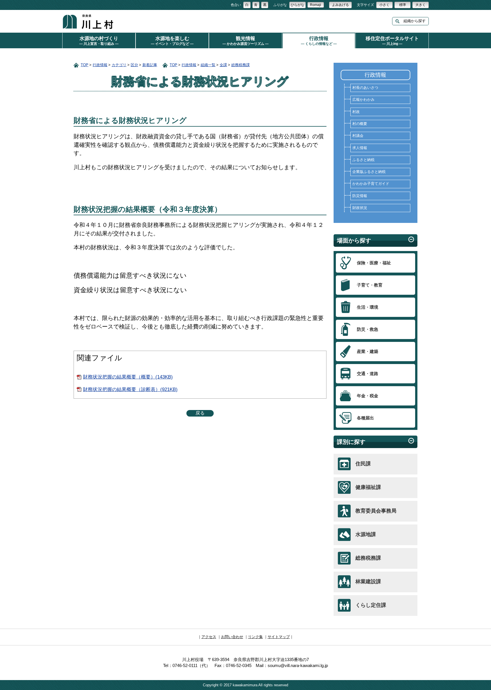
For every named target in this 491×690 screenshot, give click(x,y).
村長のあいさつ (365, 88)
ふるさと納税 (363, 160)
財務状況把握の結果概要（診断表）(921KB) (130, 389)
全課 (223, 65)
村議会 (357, 136)
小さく (384, 5)
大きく (420, 5)
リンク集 (255, 637)
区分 (134, 65)
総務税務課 (240, 65)
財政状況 (359, 208)
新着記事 (149, 65)
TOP (84, 65)
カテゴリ (119, 65)
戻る (200, 413)
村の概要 (359, 124)
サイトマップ (279, 637)
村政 (356, 112)
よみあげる (340, 5)
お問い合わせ (232, 637)
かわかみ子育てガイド (370, 184)
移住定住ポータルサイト (392, 40)
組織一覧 (208, 65)
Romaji (315, 5)
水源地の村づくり (98, 40)
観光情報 (245, 40)
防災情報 (359, 196)
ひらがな (297, 5)
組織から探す (413, 21)
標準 (402, 5)
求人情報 (359, 148)
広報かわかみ (363, 100)
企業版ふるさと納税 (369, 172)
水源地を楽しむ (172, 40)
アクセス (208, 637)
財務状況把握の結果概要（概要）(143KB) (128, 377)
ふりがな (280, 5)
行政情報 (319, 40)
